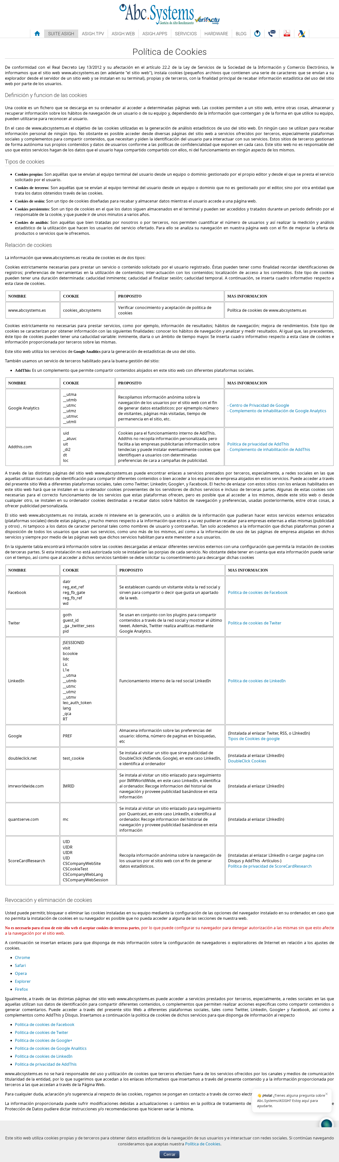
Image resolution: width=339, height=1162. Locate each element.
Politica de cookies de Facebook (258, 592)
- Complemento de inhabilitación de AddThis (268, 449)
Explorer (23, 981)
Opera (21, 973)
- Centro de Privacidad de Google (258, 405)
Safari (20, 965)
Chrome (22, 957)
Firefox (21, 989)
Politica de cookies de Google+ (43, 1040)
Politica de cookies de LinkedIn (257, 681)
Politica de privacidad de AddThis (258, 444)
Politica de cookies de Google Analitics (51, 1048)
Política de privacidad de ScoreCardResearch (270, 866)
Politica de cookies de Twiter (254, 623)
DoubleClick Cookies (247, 761)
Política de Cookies (202, 1144)
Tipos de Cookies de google (254, 738)
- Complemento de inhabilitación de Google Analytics (276, 410)
